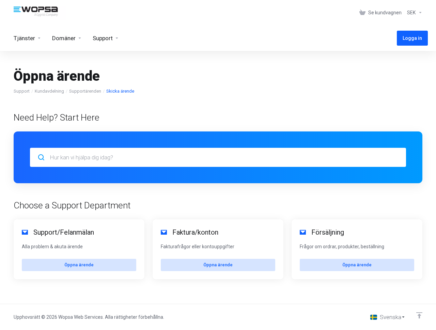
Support (22, 91)
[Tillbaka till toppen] (419, 315)
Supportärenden (85, 91)
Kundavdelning (49, 91)
